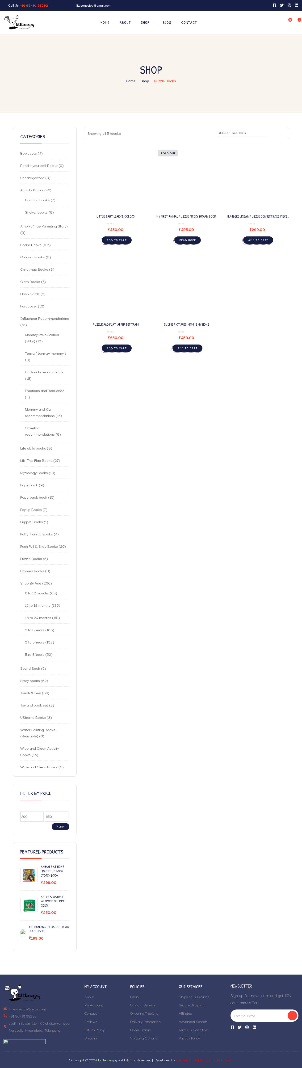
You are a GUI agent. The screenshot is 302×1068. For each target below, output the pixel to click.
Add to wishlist (137, 168)
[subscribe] (292, 1015)
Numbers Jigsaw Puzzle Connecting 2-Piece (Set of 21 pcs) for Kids (257, 218)
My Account (93, 1005)
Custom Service (142, 1005)
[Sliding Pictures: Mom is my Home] (186, 286)
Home (105, 22)
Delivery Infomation (145, 1021)
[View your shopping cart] (296, 22)
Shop (145, 22)
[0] (287, 22)
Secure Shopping (192, 1005)
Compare (137, 179)
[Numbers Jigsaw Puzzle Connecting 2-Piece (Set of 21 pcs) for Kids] (257, 178)
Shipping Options (143, 1038)
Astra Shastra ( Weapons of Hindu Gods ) (53, 901)
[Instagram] (247, 1027)
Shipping (91, 1038)
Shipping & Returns (194, 996)
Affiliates (185, 1013)
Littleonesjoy (107, 1060)
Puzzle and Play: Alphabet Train (115, 324)
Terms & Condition (193, 1029)
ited (229, 1060)
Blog (167, 22)
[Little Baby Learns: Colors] (115, 178)
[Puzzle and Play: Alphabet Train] (115, 286)
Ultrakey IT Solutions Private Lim (201, 1060)
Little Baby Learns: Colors (115, 216)
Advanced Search (193, 1021)
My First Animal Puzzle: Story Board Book (186, 216)
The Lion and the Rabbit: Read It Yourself (49, 929)
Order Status (140, 1029)
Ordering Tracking (144, 1013)
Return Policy (94, 1029)
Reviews (90, 1021)
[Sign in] (278, 22)
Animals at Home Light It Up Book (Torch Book (52, 871)
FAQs (134, 996)
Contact (189, 22)
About (125, 22)
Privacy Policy (189, 1038)
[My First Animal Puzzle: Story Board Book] (186, 178)
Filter (60, 826)
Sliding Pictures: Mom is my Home (186, 324)
